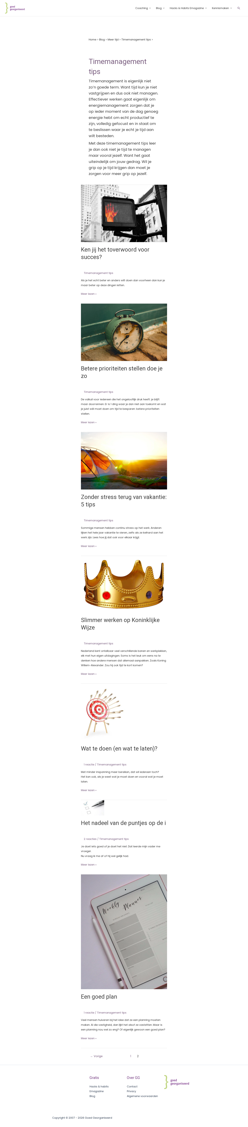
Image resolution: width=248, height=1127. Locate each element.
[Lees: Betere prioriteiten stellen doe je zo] (124, 332)
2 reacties (90, 839)
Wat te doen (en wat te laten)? (119, 748)
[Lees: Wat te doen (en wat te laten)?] (104, 712)
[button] (238, 8)
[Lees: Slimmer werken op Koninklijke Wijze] (124, 584)
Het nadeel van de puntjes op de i (123, 823)
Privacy (131, 1091)
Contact (132, 1086)
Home (92, 39)
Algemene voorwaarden (142, 1096)
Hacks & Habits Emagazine (187, 8)
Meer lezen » (88, 294)
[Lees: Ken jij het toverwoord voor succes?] (124, 213)
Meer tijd (113, 39)
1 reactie (89, 764)
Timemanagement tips (136, 39)
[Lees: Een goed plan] (124, 931)
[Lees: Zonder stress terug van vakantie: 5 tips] (124, 460)
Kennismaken (220, 8)
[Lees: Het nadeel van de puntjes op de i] (92, 807)
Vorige (96, 1056)
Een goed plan (99, 996)
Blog (159, 8)
